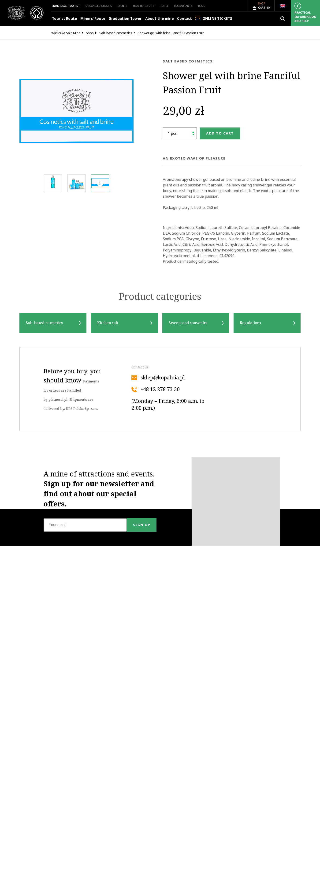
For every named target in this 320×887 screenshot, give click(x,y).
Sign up (141, 524)
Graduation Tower (125, 18)
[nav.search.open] (282, 18)
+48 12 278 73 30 (160, 389)
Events (122, 6)
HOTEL (164, 6)
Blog (201, 6)
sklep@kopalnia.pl (163, 377)
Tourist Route (64, 18)
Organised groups (99, 6)
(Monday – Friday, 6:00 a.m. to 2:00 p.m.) (167, 405)
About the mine (159, 18)
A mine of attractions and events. (99, 489)
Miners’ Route (92, 18)
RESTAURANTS (183, 6)
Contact (184, 18)
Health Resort (143, 6)
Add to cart (220, 133)
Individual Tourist (66, 6)
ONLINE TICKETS (217, 18)
